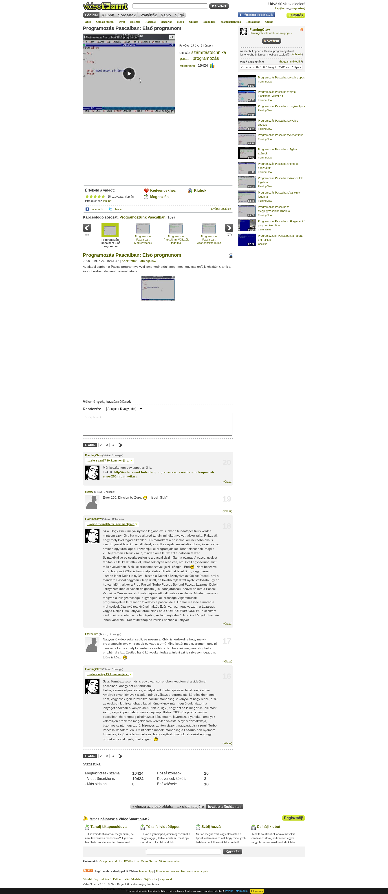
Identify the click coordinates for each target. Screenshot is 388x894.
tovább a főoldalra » (225, 807)
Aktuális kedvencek (167, 871)
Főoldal (91, 15)
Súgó (179, 15)
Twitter (119, 209)
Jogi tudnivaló (102, 879)
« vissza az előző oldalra (152, 807)
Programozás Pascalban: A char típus (280, 135)
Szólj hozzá (211, 827)
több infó (296, 54)
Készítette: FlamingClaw (139, 261)
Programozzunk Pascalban (142, 217)
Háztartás (166, 21)
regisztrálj (298, 8)
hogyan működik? (291, 61)
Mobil (180, 21)
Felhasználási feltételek (127, 879)
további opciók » (221, 208)
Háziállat (151, 21)
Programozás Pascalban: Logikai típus (281, 106)
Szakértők (148, 15)
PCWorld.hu (131, 861)
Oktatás (193, 21)
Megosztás (159, 197)
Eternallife (91, 634)
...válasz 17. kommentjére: (110, 524)
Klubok (108, 15)
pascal (185, 58)
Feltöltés (296, 15)
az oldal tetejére (190, 807)
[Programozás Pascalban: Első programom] (158, 300)
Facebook (97, 209)
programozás (206, 58)
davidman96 (264, 229)
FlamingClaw (93, 455)
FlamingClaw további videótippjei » (270, 33)
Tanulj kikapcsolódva (108, 827)
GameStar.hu (149, 861)
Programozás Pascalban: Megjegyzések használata (143, 240)
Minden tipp (146, 871)
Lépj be (279, 8)
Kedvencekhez (163, 190)
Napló (166, 15)
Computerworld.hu (110, 861)
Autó (88, 21)
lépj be (107, 201)
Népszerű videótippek (194, 871)
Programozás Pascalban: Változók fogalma (176, 240)
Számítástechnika (231, 21)
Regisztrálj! (293, 818)
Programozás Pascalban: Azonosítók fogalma (209, 240)
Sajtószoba (151, 879)
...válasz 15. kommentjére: (108, 674)
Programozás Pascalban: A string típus (281, 77)
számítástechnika (208, 52)
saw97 (89, 491)
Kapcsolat (166, 879)
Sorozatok (127, 15)
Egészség (135, 21)
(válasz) (227, 481)
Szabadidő (209, 21)
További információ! (236, 891)
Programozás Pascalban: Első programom (132, 28)
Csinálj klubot (268, 827)
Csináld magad (105, 21)
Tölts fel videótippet (162, 827)
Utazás (269, 21)
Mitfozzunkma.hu (169, 861)
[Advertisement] (206, 99)
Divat (122, 21)
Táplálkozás (253, 21)
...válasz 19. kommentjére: (108, 460)
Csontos (262, 244)
